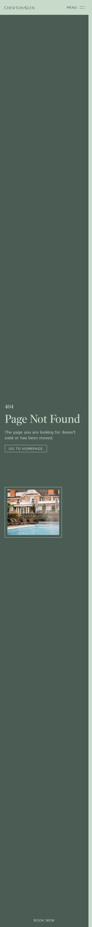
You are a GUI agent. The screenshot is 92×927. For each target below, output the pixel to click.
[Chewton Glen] (19, 7)
